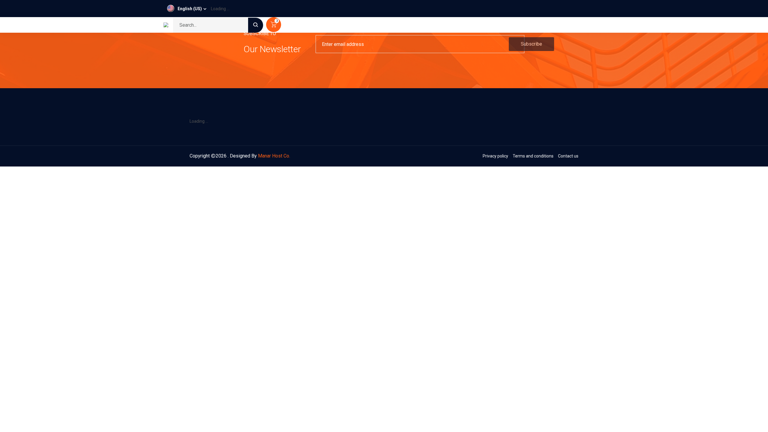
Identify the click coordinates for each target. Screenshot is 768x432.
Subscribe (531, 44)
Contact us (568, 156)
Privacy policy (495, 156)
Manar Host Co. (274, 156)
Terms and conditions (533, 156)
